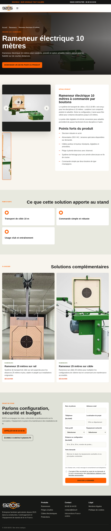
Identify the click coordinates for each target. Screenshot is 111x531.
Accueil (4, 27)
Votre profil (69, 428)
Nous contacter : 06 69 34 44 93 (83, 2)
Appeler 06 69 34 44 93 (14, 431)
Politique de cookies (96, 510)
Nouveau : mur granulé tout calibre (28, 2)
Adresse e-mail (91, 406)
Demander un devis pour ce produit (22, 65)
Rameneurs (13, 27)
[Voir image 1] (6, 156)
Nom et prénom (70, 406)
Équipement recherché (94, 428)
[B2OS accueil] (7, 8)
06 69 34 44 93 (70, 506)
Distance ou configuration (74, 438)
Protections (45, 517)
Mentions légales (95, 506)
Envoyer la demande (85, 480)
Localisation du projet (94, 415)
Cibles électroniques (49, 513)
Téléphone (68, 417)
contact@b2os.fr (71, 510)
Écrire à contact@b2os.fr (17, 438)
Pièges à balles (47, 510)
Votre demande (70, 450)
